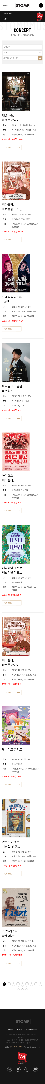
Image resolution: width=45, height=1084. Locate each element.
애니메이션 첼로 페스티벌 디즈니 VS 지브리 (12, 570)
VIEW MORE (8, 147)
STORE (5, 5)
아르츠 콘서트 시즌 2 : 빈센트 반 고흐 (11, 844)
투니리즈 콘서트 (12, 750)
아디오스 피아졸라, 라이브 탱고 (9, 478)
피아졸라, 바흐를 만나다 (10, 663)
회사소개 (10, 1030)
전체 (5, 19)
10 (18, 988)
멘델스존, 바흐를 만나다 (10, 118)
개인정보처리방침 (31, 1030)
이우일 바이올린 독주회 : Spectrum (12, 389)
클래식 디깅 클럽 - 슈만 (12, 299)
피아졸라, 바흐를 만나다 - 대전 (11, 207)
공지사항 (19, 1030)
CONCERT (8, 14)
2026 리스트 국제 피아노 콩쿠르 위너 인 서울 (11, 933)
